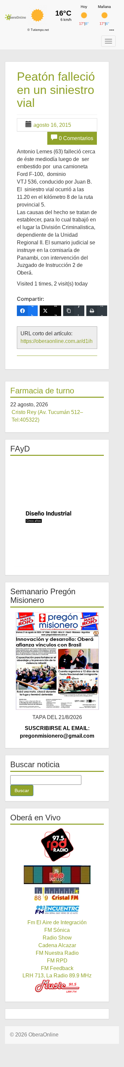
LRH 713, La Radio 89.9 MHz (57, 975)
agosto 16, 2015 (52, 125)
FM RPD (57, 960)
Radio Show (57, 938)
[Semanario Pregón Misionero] (57, 660)
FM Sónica (57, 930)
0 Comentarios (76, 138)
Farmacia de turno (42, 390)
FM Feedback (57, 968)
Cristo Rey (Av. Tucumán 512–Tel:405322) (47, 416)
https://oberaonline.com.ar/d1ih (57, 341)
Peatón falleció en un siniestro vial (56, 90)
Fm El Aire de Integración (57, 922)
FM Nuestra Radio (57, 953)
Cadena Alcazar (57, 945)
